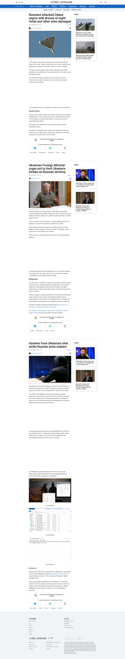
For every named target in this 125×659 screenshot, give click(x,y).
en (19, 2)
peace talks (58, 9)
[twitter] (73, 638)
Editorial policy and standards (53, 642)
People (92, 6)
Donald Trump (66, 9)
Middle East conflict (49, 9)
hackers (60, 608)
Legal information (33, 646)
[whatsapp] (79, 638)
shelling (63, 152)
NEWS (76, 14)
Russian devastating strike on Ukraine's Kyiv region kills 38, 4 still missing (85, 57)
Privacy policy (49, 644)
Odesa (57, 152)
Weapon (52, 330)
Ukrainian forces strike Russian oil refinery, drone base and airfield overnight (85, 34)
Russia (46, 330)
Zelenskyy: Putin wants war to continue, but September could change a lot (85, 184)
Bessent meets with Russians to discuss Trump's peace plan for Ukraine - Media (83, 208)
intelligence (53, 608)
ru (22, 2)
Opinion (83, 6)
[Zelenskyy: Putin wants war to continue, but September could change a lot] (85, 175)
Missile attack (42, 152)
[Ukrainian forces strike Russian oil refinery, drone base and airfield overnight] (85, 25)
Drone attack (51, 152)
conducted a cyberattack (59, 574)
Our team (31, 648)
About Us (31, 642)
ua (16, 2)
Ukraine (32, 330)
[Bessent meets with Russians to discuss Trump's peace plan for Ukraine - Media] (85, 198)
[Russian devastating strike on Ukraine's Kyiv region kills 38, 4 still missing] (85, 47)
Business (73, 6)
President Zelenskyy (76, 9)
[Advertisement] (50, 95)
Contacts (48, 648)
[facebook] (67, 638)
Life (47, 6)
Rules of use (32, 644)
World (54, 6)
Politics (63, 6)
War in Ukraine (36, 6)
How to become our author (52, 646)
